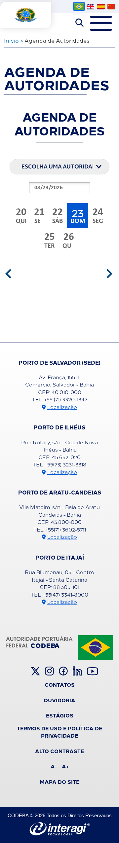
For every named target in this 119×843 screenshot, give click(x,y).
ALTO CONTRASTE (59, 750)
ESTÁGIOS (59, 715)
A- (54, 766)
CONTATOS (60, 684)
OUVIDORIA (59, 700)
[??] (111, 7)
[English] (90, 7)
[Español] (100, 7)
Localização (62, 406)
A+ (65, 766)
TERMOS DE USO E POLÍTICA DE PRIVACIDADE (59, 731)
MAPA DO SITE (59, 781)
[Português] (79, 6)
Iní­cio (11, 40)
